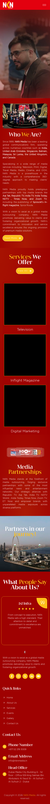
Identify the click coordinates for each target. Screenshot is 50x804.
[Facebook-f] (11, 676)
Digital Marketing (25, 431)
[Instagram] (18, 676)
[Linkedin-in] (31, 676)
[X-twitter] (25, 676)
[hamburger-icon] (44, 5)
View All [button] (22, 271)
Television (25, 329)
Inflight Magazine (25, 380)
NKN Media (29, 795)
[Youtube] (38, 676)
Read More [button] (10, 238)
